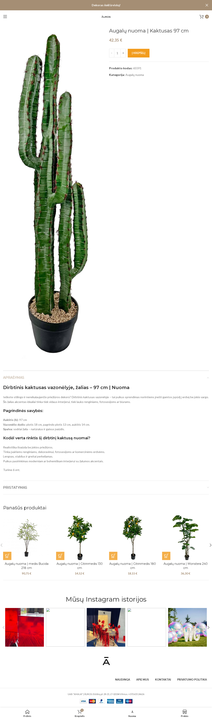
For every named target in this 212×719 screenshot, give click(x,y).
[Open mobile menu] (5, 16)
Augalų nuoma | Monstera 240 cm (186, 566)
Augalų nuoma (134, 74)
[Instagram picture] (24, 627)
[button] (7, 556)
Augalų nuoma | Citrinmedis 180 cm (132, 566)
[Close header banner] (207, 5)
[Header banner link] (100, 5)
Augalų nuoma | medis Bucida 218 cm (26, 566)
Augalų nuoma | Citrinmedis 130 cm (80, 566)
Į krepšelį (138, 53)
